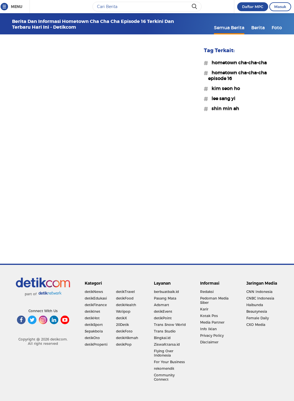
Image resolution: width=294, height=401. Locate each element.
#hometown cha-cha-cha (237, 62)
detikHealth (126, 305)
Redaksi (207, 291)
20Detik (122, 324)
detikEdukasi (96, 298)
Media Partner (212, 322)
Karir (204, 309)
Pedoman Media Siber (214, 300)
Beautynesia (256, 311)
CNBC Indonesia (260, 298)
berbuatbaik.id (166, 291)
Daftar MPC (252, 6)
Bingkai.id (162, 338)
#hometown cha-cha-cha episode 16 (237, 75)
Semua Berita (229, 27)
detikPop (123, 344)
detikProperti (96, 344)
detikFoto (124, 331)
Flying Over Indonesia (163, 353)
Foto (277, 27)
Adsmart (161, 305)
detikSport (94, 324)
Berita (258, 27)
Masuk (280, 6)
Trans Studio (165, 331)
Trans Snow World (170, 324)
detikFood (125, 298)
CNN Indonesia (259, 291)
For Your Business (169, 362)
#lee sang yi (221, 98)
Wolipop (123, 311)
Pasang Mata (165, 298)
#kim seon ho (224, 88)
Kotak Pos (209, 316)
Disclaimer (209, 342)
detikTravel (125, 291)
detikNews (94, 291)
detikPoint (163, 318)
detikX (121, 318)
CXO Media (255, 324)
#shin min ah (223, 108)
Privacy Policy (212, 335)
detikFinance (96, 305)
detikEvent (163, 311)
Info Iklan (208, 329)
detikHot (92, 318)
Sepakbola (94, 331)
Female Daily (257, 318)
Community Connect (164, 377)
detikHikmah (127, 338)
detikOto (92, 338)
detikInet (92, 311)
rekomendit (164, 368)
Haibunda (254, 305)
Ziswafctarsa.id (167, 344)
